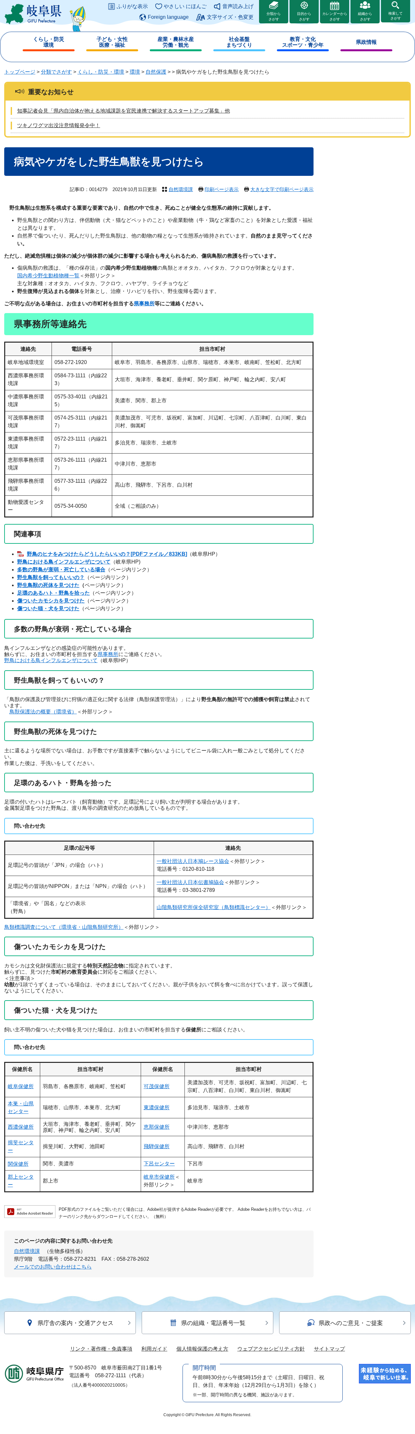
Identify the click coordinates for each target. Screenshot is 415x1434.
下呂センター (159, 1163)
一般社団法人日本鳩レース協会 (193, 861)
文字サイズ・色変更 (230, 17)
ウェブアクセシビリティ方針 (271, 1349)
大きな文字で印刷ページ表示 (282, 189)
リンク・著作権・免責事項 (101, 1349)
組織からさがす (365, 16)
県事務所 (144, 303)
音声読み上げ (238, 6)
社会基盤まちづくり (239, 42)
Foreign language (168, 17)
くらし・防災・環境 (100, 72)
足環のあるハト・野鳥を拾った (53, 593)
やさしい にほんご (185, 6)
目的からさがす (304, 16)
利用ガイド (154, 1349)
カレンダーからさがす (334, 16)
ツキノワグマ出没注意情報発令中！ (58, 125)
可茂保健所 (157, 1086)
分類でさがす (56, 72)
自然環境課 (181, 189)
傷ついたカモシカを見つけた (51, 600)
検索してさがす (395, 15)
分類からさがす (274, 16)
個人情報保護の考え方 (202, 1349)
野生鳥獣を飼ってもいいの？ (51, 577)
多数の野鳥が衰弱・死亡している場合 (61, 569)
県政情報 (366, 42)
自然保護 (156, 72)
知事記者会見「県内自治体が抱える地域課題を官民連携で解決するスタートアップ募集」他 (123, 111)
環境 (135, 72)
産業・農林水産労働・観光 (176, 42)
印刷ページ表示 (222, 189)
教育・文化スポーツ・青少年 (303, 42)
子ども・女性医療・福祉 (112, 42)
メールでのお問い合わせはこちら (53, 1267)
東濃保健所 (157, 1107)
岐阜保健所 (21, 1086)
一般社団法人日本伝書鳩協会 (190, 882)
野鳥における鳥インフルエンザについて (64, 562)
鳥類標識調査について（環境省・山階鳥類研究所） (64, 927)
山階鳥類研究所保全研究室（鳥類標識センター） (214, 907)
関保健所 (18, 1164)
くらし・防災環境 (48, 42)
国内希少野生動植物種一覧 (48, 275)
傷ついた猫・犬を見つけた (48, 608)
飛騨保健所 (157, 1146)
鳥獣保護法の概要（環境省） (43, 711)
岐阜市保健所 (159, 1177)
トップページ (19, 72)
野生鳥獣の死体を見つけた (48, 585)
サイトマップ (329, 1349)
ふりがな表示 (132, 6)
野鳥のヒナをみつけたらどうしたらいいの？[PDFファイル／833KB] (107, 554)
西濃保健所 (21, 1127)
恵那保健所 (157, 1127)
